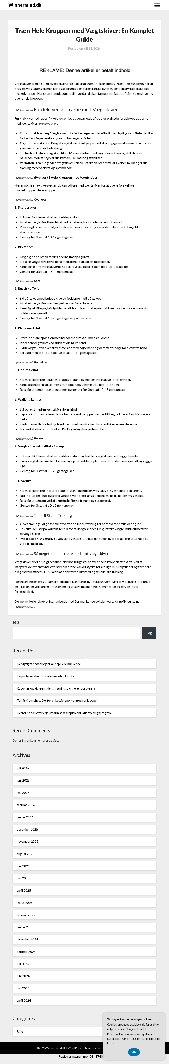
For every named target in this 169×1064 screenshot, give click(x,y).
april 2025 (24, 890)
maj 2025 (23, 878)
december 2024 (27, 939)
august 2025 (25, 854)
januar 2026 (25, 817)
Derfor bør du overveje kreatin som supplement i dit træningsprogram (64, 713)
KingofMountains (126, 601)
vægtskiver (29, 123)
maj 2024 (23, 988)
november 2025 (27, 841)
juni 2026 (23, 780)
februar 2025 (26, 915)
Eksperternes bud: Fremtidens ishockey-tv (45, 676)
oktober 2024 (26, 951)
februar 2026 (26, 805)
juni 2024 (23, 976)
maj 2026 (23, 792)
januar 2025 (25, 927)
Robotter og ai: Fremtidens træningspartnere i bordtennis (56, 688)
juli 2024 (23, 964)
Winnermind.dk (24, 5)
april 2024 (24, 1000)
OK (133, 1052)
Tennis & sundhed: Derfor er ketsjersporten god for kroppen (57, 700)
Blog (20, 1031)
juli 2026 (23, 768)
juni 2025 (23, 866)
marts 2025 (25, 902)
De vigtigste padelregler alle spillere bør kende (49, 664)
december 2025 (27, 829)
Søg (16, 622)
